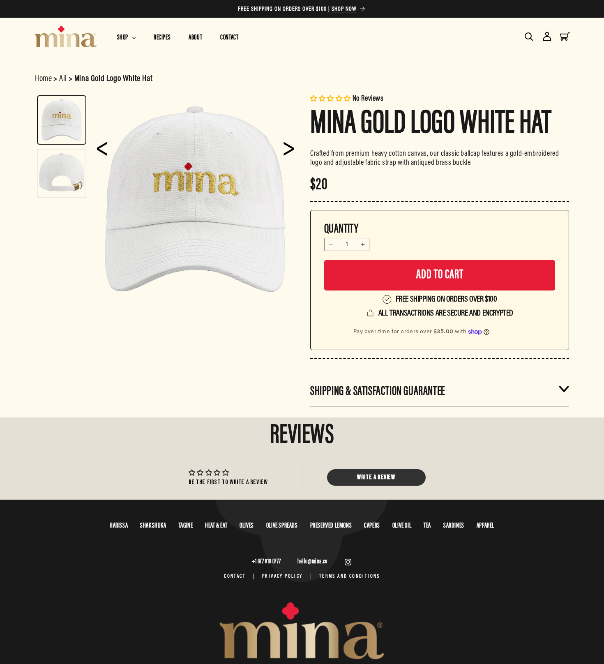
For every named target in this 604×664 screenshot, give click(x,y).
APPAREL (485, 526)
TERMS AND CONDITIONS (349, 576)
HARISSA (119, 526)
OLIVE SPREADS (282, 526)
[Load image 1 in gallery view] (61, 120)
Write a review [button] (376, 477)
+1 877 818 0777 (266, 561)
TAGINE (186, 526)
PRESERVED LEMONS (331, 526)
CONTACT (235, 576)
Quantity (341, 229)
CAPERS (372, 526)
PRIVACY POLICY (282, 576)
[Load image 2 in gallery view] (61, 173)
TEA (427, 526)
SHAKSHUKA (153, 526)
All (63, 79)
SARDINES (453, 526)
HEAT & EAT (216, 526)
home (43, 79)
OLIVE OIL (401, 526)
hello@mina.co (312, 561)
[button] (126, 35)
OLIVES (247, 526)
